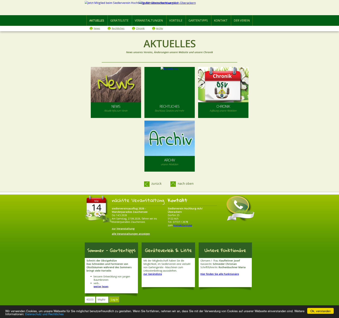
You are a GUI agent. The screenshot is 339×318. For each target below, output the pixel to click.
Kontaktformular (182, 225)
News (97, 28)
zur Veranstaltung (123, 228)
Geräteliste (119, 20)
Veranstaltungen (149, 20)
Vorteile (175, 20)
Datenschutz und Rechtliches (44, 314)
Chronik (140, 28)
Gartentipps (198, 20)
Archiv (159, 28)
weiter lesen (101, 286)
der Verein (242, 20)
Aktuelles (96, 20)
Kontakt (221, 20)
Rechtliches (118, 28)
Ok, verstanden (320, 311)
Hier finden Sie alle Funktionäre (219, 274)
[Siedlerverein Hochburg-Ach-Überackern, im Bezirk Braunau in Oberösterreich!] (169, 8)
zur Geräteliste (152, 274)
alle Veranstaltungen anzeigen (131, 233)
